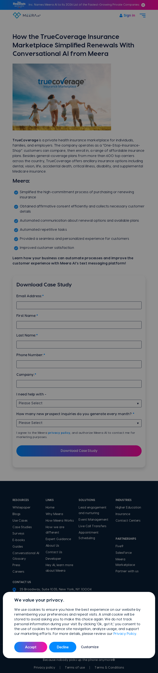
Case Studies (22, 527)
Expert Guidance (58, 539)
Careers (18, 571)
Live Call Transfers (93, 526)
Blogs (17, 514)
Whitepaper (21, 507)
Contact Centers (128, 520)
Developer (53, 558)
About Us (52, 545)
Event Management (93, 519)
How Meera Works (60, 520)
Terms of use (75, 667)
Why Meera (54, 514)
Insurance (123, 514)
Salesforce (124, 552)
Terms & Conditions (109, 667)
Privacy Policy (124, 633)
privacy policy (59, 432)
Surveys (18, 533)
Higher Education (128, 507)
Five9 (120, 546)
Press (16, 565)
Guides (18, 546)
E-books (19, 540)
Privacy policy (44, 667)
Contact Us (54, 552)
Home (50, 507)
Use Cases (20, 520)
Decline (63, 647)
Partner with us (127, 571)
